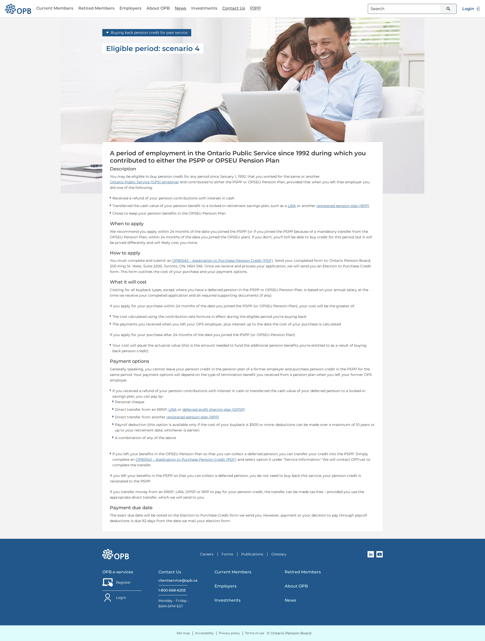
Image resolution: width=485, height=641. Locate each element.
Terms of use (254, 633)
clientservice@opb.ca (172, 580)
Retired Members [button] (96, 8)
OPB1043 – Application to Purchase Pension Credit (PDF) (222, 260)
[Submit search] (448, 9)
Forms (227, 554)
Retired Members (303, 572)
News (180, 8)
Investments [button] (204, 8)
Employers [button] (130, 8)
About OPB (296, 586)
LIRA (292, 205)
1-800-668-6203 (172, 590)
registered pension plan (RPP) (343, 205)
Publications (252, 554)
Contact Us (233, 8)
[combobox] (412, 9)
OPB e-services (117, 572)
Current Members (232, 572)
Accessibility (204, 633)
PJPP (255, 8)
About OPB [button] (158, 8)
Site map (183, 633)
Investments (227, 600)
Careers (206, 554)
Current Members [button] (54, 8)
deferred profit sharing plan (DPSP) (213, 409)
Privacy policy (229, 633)
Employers (225, 586)
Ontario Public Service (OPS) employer (144, 182)
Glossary (278, 554)
